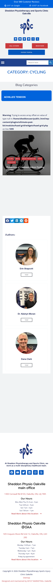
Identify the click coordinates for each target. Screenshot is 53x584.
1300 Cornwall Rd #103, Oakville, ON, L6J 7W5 (25, 494)
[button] (2, 62)
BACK (17, 159)
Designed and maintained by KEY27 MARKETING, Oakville (26, 581)
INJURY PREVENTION (29, 159)
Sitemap (26, 577)
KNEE (40, 159)
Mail (26, 274)
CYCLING (10, 159)
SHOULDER (11, 162)
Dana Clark (13, 174)
